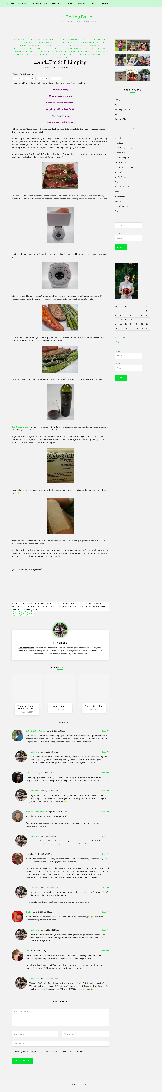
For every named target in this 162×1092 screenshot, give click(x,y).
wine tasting (64, 58)
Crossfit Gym (85, 603)
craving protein (70, 603)
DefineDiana (31, 773)
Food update (82, 43)
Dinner (39, 43)
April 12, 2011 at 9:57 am (46, 773)
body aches (18, 40)
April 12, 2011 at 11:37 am (49, 887)
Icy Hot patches (54, 606)
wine (52, 58)
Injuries (47, 46)
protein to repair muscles (92, 606)
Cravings (74, 40)
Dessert (19, 43)
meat (31, 48)
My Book (69, 3)
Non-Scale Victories (85, 48)
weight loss (99, 55)
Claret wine (46, 603)
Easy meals (50, 43)
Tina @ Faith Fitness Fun (36, 812)
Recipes (118, 192)
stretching (69, 55)
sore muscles (100, 51)
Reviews (81, 3)
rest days (79, 51)
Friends (94, 43)
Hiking (120, 143)
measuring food (70, 606)
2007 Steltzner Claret (21, 427)
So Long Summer (122, 109)
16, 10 (117, 104)
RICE (88, 51)
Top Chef (81, 55)
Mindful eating (44, 48)
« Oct (117, 342)
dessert (25, 606)
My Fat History (40, 3)
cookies (41, 40)
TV (89, 55)
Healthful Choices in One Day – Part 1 (27, 707)
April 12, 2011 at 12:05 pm (42, 912)
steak (38, 55)
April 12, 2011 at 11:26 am (49, 836)
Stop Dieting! (60, 706)
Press (93, 3)
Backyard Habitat (122, 119)
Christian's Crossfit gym (26, 603)
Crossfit (85, 40)
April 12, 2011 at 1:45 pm (49, 978)
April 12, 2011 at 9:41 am (49, 752)
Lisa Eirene (57, 67)
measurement (20, 48)
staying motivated (24, 55)
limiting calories (62, 46)
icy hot (37, 46)
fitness (61, 43)
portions (45, 51)
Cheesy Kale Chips (93, 706)
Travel (117, 211)
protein (68, 51)
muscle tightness (63, 48)
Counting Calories (57, 40)
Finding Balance (81, 16)
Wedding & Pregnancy (127, 148)
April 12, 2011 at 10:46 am (58, 812)
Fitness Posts (120, 162)
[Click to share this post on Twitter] (20, 613)
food (70, 43)
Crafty (117, 100)
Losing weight (80, 46)
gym (102, 43)
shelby (29, 912)
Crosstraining (99, 40)
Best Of (55, 3)
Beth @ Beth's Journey (36, 731)
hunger (23, 46)
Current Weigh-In (122, 158)
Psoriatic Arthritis (122, 187)
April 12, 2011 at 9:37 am (56, 731)
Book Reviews (123, 206)
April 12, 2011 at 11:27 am (43, 854)
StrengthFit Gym (52, 55)
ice (30, 46)
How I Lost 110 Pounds (17, 3)
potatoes (57, 51)
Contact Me (107, 3)
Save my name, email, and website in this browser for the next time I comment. (49, 1051)
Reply (104, 731)
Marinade (95, 46)
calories (30, 40)
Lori (27, 951)
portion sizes (30, 51)
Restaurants (120, 197)
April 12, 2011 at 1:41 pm (39, 951)
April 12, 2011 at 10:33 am (50, 791)
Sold (117, 114)
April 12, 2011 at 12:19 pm (50, 930)
